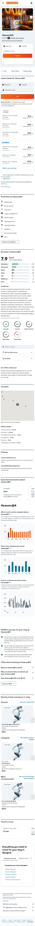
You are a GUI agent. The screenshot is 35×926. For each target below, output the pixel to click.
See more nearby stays (27, 702)
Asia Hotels (17, 920)
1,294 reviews (19, 38)
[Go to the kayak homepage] (12, 3)
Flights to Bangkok (10, 869)
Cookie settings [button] (5, 187)
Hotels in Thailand (26, 920)
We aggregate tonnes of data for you (15, 907)
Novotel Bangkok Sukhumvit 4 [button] (11, 724)
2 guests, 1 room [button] (9, 51)
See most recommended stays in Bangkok (26, 777)
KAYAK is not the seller (10, 904)
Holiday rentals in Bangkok (12, 879)
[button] (3, 3)
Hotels (10, 920)
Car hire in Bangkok (10, 872)
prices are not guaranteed (9, 898)
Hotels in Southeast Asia (8, 921)
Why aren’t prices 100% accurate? (14, 911)
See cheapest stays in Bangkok (27, 738)
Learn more (6, 178)
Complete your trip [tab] (10, 858)
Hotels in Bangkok (10, 877)
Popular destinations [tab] (25, 858)
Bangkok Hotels (21, 921)
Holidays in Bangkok (11, 874)
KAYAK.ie (4, 920)
